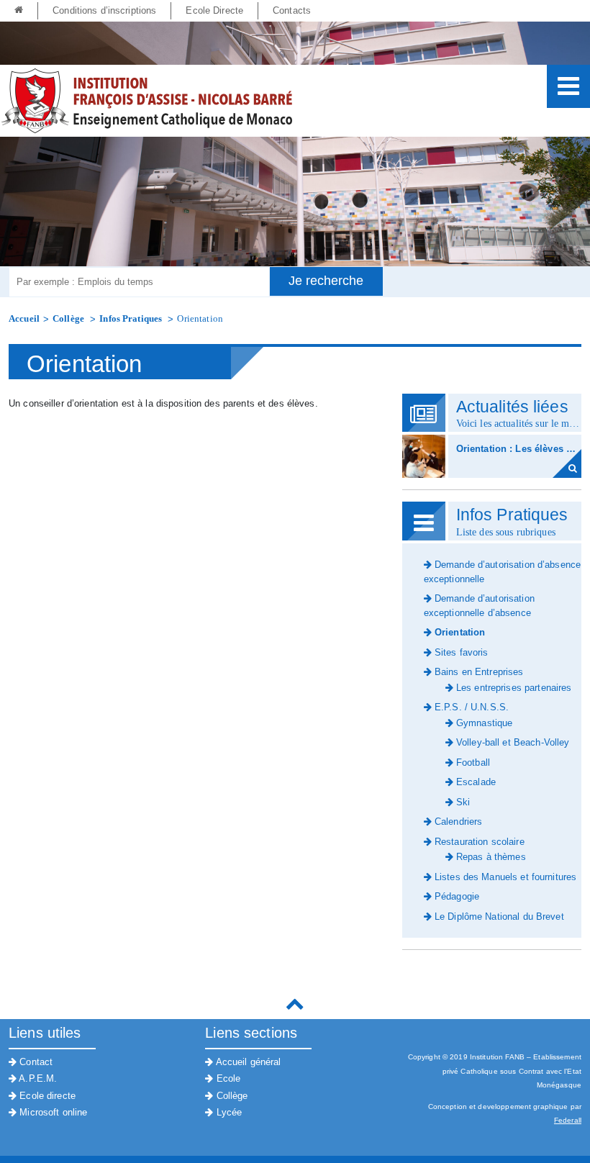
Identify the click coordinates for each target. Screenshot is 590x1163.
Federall (567, 1120)
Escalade (474, 782)
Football (471, 762)
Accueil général (247, 1061)
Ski (462, 802)
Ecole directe (46, 1095)
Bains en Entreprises (478, 671)
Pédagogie (455, 896)
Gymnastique (483, 723)
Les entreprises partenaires (512, 687)
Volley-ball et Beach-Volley (511, 742)
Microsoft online (52, 1112)
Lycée (227, 1112)
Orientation (199, 318)
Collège (69, 318)
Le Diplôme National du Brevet (498, 916)
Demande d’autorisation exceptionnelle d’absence (479, 605)
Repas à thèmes (489, 856)
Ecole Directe (214, 10)
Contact (35, 1061)
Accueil (24, 318)
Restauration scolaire (478, 841)
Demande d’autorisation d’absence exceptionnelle (502, 571)
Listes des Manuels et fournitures (504, 877)
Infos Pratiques (131, 318)
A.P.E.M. (37, 1078)
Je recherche (326, 280)
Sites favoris (460, 652)
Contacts (292, 10)
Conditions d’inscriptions (104, 10)
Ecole (226, 1078)
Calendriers (457, 821)
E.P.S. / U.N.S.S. (470, 707)
